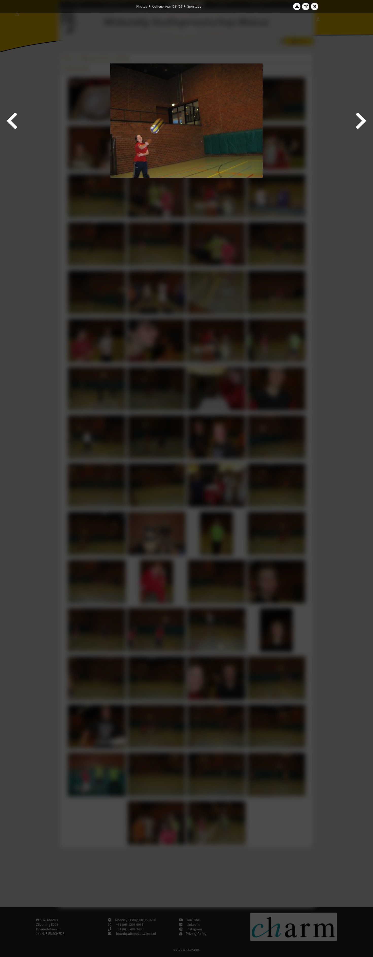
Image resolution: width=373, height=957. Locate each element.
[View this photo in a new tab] (306, 6)
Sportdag (194, 6)
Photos (141, 6)
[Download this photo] (297, 6)
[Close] (314, 6)
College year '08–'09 (167, 6)
